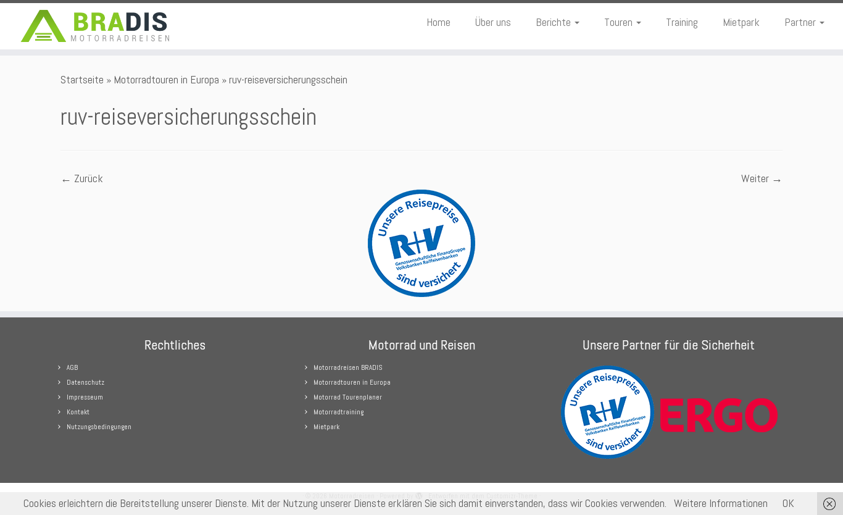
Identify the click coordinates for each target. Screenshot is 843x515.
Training (682, 22)
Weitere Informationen (721, 503)
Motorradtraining (338, 412)
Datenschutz (85, 382)
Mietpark (741, 22)
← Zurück (81, 178)
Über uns (493, 22)
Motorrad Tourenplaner (348, 397)
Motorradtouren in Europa (166, 79)
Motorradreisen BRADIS (348, 367)
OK (788, 503)
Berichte (554, 22)
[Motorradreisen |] (97, 26)
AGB (72, 367)
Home (438, 22)
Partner (801, 22)
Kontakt (78, 412)
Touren (619, 22)
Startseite (82, 79)
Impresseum (85, 397)
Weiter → (762, 178)
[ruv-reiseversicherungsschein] (421, 242)
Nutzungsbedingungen (99, 426)
